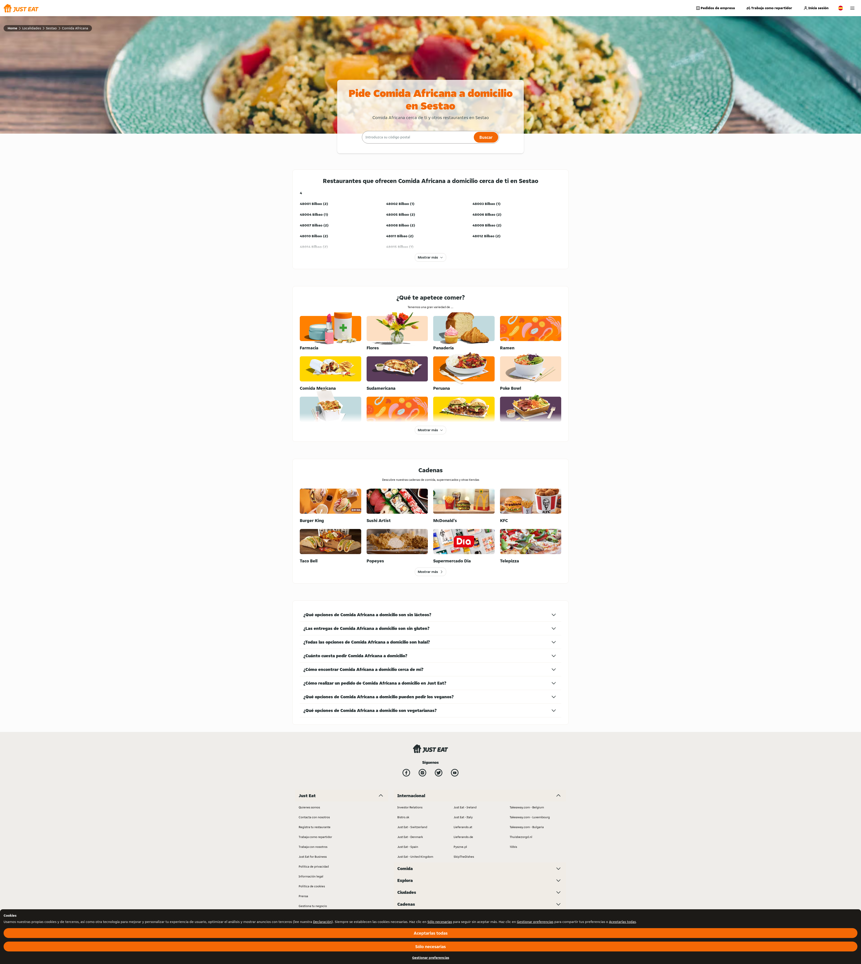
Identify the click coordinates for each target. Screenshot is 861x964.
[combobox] (417, 137)
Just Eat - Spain (407, 847)
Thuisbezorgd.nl (521, 837)
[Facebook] (406, 772)
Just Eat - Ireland (465, 807)
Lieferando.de (463, 837)
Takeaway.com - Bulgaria (527, 827)
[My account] (852, 8)
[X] (438, 772)
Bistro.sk (403, 817)
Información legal (311, 876)
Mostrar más (428, 257)
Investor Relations (409, 807)
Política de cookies (312, 886)
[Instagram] (422, 772)
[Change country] (841, 8)
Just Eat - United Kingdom (415, 857)
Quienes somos (309, 807)
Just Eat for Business (313, 857)
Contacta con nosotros (314, 817)
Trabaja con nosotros (313, 847)
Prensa (303, 896)
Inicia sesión (818, 8)
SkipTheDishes (464, 857)
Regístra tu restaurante (314, 827)
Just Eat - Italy (463, 817)
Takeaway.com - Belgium (527, 807)
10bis (513, 847)
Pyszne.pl (460, 847)
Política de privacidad (314, 866)
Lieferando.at (463, 827)
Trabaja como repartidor (771, 8)
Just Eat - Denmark (410, 837)
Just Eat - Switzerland (412, 827)
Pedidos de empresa (718, 8)
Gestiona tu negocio (313, 906)
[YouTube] (454, 772)
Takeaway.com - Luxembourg (530, 817)
